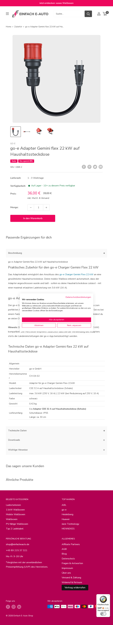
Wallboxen (11, 519)
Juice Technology (70, 524)
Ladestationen (13, 505)
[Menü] (108, 596)
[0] (105, 14)
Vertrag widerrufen (75, 587)
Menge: (14, 207)
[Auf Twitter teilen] (95, 167)
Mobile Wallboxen (15, 514)
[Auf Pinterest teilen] (89, 167)
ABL (64, 505)
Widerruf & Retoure (72, 582)
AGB (64, 549)
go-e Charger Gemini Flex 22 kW (76, 274)
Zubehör (18, 26)
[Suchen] (88, 14)
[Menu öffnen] (7, 13)
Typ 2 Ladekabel (15, 528)
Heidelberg (67, 514)
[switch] (103, 614)
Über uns (66, 572)
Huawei (65, 519)
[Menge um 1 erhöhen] (46, 207)
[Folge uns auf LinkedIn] (19, 607)
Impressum (67, 568)
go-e (12, 143)
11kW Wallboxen (15, 509)
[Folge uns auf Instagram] (13, 607)
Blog (64, 553)
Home (8, 26)
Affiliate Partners (71, 544)
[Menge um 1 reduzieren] (31, 207)
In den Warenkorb (32, 218)
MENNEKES (68, 528)
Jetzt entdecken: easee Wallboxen (56, 3)
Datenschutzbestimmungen (78, 297)
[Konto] (98, 13)
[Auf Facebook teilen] (84, 167)
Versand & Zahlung (71, 577)
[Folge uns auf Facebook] (8, 607)
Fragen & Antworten (72, 563)
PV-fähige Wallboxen (17, 524)
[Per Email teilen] (101, 167)
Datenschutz (68, 558)
